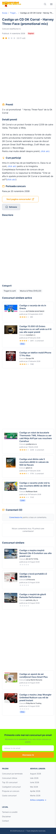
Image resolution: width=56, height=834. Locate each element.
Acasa (4, 13)
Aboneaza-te (28, 755)
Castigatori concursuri (11, 787)
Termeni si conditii (9, 812)
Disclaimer (6, 816)
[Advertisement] (28, 72)
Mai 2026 (34, 787)
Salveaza (13, 207)
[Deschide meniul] (51, 4)
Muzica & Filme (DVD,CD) (30, 291)
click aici (45, 151)
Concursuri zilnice (9, 778)
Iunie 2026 (34, 782)
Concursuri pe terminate (12, 774)
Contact (5, 821)
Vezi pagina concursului (18, 199)
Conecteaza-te (15, 517)
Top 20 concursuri (9, 782)
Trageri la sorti (13, 13)
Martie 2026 (35, 795)
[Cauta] (45, 4)
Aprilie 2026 (35, 791)
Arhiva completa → (38, 800)
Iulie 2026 (34, 778)
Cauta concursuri (9, 795)
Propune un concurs (10, 791)
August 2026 (35, 774)
